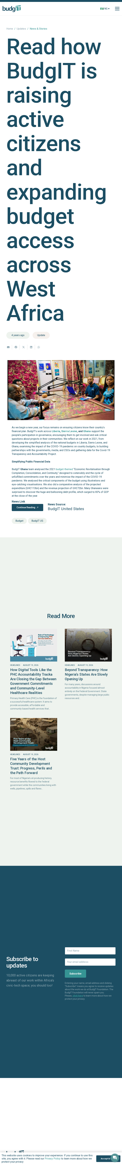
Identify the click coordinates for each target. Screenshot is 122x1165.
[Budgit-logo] (12, 8)
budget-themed (64, 469)
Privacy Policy (53, 1158)
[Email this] (8, 347)
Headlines (15, 665)
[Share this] (16, 347)
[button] (112, 8)
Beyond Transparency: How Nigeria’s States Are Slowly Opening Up (86, 674)
